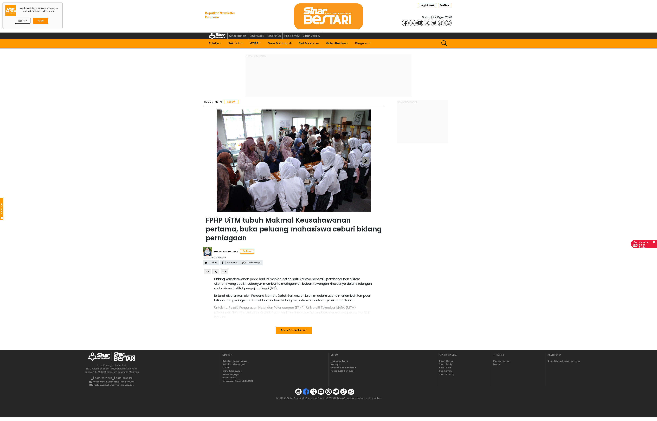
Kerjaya (335, 364)
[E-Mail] (298, 391)
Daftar (444, 5)
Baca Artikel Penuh (293, 330)
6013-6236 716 (124, 378)
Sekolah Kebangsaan (235, 361)
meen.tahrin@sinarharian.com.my (113, 381)
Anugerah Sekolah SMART (237, 381)
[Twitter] (313, 391)
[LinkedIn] (358, 391)
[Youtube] (419, 23)
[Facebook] (405, 23)
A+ (224, 272)
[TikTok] (441, 23)
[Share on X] (211, 262)
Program (361, 43)
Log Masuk (427, 5)
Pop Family (291, 36)
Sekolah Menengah (234, 364)
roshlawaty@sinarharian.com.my (113, 385)
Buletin (214, 43)
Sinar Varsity (311, 36)
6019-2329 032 (103, 378)
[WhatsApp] (448, 23)
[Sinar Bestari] (328, 16)
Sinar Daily (257, 36)
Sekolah (234, 43)
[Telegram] (434, 23)
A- (207, 272)
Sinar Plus (274, 36)
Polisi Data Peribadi (342, 371)
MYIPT (253, 43)
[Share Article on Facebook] (230, 262)
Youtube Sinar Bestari (643, 245)
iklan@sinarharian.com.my (564, 361)
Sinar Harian (237, 36)
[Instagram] (427, 23)
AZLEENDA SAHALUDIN (225, 251)
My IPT (218, 102)
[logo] (99, 356)
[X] (412, 23)
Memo (497, 364)
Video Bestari (336, 43)
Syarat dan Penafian (343, 367)
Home (207, 101)
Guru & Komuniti (280, 43)
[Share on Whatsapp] (251, 262)
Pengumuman (501, 361)
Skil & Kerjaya (309, 43)
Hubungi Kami (339, 361)
